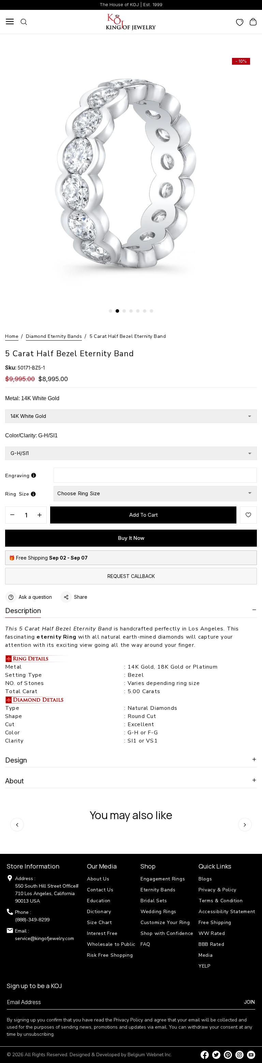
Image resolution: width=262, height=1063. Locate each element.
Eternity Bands (158, 890)
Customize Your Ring (165, 922)
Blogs (205, 879)
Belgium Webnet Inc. (150, 1054)
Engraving (17, 475)
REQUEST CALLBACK (131, 576)
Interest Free (102, 933)
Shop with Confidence (167, 933)
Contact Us (100, 890)
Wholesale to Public (111, 944)
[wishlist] (240, 22)
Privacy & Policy (217, 890)
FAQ (145, 944)
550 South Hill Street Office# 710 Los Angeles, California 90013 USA (46, 893)
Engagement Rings (163, 879)
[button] (110, 311)
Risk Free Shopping (110, 955)
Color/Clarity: (31, 435)
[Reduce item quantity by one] (12, 515)
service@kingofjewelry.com (44, 938)
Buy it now (131, 538)
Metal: (32, 398)
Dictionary (99, 911)
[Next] (245, 824)
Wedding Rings (158, 911)
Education (99, 900)
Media (206, 955)
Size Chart (99, 922)
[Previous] (17, 824)
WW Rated (212, 933)
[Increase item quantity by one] (39, 515)
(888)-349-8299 (32, 920)
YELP (204, 966)
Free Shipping (215, 922)
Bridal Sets (154, 900)
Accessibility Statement (227, 911)
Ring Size (17, 494)
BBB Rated (211, 944)
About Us (98, 879)
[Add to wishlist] (248, 514)
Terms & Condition (221, 900)
